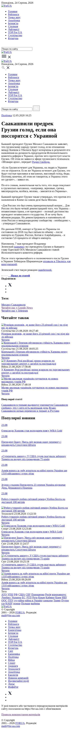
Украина (16, 597)
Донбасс (6, 597)
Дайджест (13, 29)
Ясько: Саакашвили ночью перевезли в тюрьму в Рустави (30, 409)
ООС (4, 600)
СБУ (28, 594)
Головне (12, 11)
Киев (58, 597)
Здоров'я (13, 666)
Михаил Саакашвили (13, 304)
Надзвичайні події (18, 680)
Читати (5, 339)
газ (3, 603)
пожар (16, 603)
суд (16, 600)
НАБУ (9, 603)
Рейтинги (13, 14)
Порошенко (38, 594)
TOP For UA (15, 32)
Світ (10, 651)
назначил (19, 246)
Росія (48, 594)
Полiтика (6, 115)
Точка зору (14, 17)
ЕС (23, 597)
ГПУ (10, 600)
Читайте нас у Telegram (14, 310)
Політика (13, 657)
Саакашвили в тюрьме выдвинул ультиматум (27, 404)
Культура (13, 38)
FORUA (20, 612)
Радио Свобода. (41, 162)
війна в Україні (33, 600)
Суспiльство (15, 35)
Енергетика (14, 630)
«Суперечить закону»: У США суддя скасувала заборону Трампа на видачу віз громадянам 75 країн (33, 566)
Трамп (57, 600)
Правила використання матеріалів (20, 714)
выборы (35, 603)
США (21, 594)
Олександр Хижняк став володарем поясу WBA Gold (31, 531)
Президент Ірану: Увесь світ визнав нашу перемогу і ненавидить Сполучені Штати (31, 548)
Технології (14, 669)
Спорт (11, 663)
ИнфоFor (13, 686)
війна (21, 600)
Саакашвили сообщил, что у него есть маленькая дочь (34, 406)
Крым (41, 597)
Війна (11, 660)
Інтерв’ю (13, 23)
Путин (65, 600)
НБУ (64, 597)
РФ (16, 594)
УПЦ (10, 594)
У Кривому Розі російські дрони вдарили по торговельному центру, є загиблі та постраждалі (35, 371)
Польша (25, 603)
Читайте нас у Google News (17, 307)
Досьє (11, 683)
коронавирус (59, 594)
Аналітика (14, 20)
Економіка (14, 654)
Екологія (13, 674)
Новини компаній (18, 677)
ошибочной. (45, 270)
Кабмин (50, 597)
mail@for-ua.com (10, 615)
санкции (48, 600)
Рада (35, 597)
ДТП (29, 597)
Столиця (13, 26)
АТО (4, 594)
